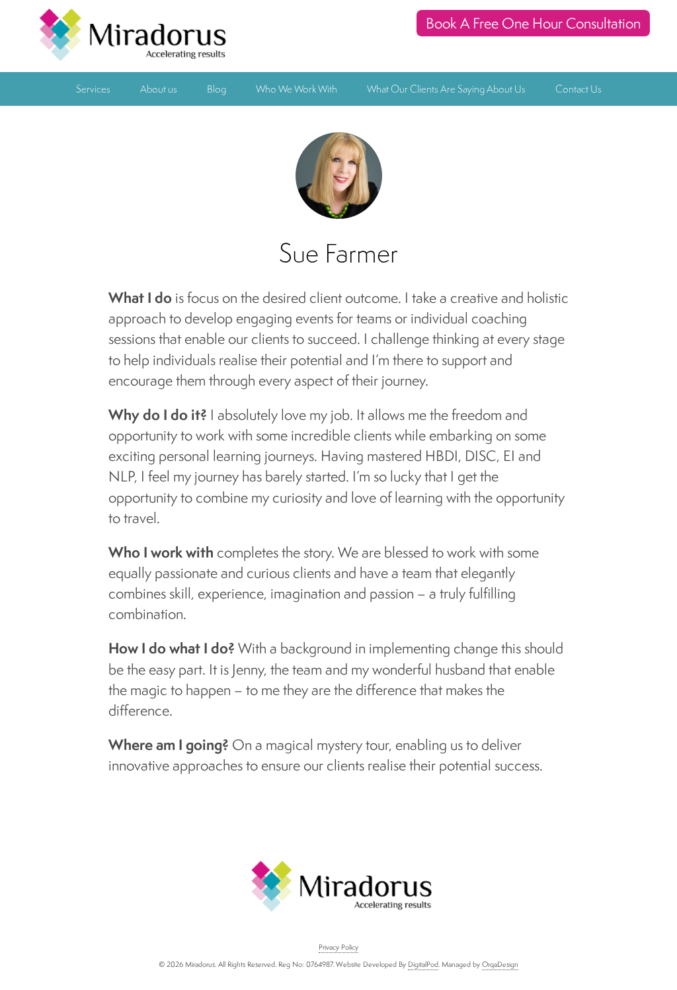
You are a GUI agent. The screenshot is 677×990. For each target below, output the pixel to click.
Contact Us (578, 89)
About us (158, 89)
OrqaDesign (500, 964)
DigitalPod (423, 964)
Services (93, 89)
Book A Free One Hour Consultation (533, 23)
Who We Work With (296, 89)
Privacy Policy (338, 947)
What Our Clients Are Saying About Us (446, 89)
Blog (216, 89)
